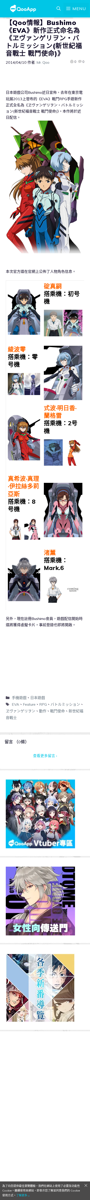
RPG (43, 704)
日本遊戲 (37, 697)
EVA (15, 704)
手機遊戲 (19, 697)
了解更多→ (23, 1195)
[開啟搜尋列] (58, 9)
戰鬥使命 (57, 711)
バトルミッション (65, 704)
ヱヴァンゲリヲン (20, 711)
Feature (29, 704)
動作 (42, 711)
